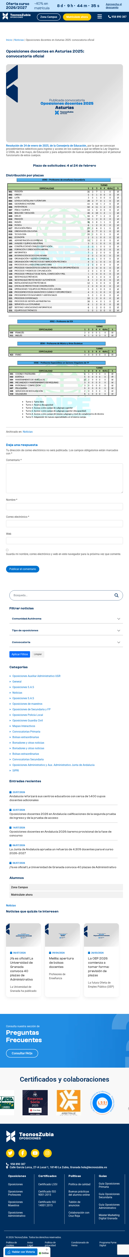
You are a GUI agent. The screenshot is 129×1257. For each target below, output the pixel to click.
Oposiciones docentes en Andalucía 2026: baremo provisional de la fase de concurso (60, 833)
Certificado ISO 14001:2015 (47, 1203)
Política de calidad (79, 1184)
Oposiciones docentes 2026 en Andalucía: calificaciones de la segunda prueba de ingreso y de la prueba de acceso (62, 816)
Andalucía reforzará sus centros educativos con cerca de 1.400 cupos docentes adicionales (57, 798)
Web (8, 533)
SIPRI (15, 770)
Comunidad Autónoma (26, 618)
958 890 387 (119, 16)
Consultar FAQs (22, 1053)
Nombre (11, 499)
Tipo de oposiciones (25, 630)
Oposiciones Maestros (15, 1203)
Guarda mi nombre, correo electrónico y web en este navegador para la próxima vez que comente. (63, 554)
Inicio (9, 39)
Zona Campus (48, 17)
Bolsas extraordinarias (25, 737)
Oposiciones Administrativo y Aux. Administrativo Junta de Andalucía (53, 765)
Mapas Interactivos (23, 726)
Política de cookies (11, 1244)
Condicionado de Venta (80, 1244)
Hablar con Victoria (23, 1251)
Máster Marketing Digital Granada (109, 1217)
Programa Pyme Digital (107, 1244)
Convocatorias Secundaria (28, 759)
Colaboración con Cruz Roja (79, 1214)
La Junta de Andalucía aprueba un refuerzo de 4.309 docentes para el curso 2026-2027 (61, 851)
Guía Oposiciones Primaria (109, 1185)
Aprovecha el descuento (114, 6)
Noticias (19, 39)
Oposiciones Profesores (15, 1193)
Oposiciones (15, 1184)
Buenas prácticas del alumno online (79, 1193)
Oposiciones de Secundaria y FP (31, 709)
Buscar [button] (116, 595)
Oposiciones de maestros (27, 703)
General (17, 681)
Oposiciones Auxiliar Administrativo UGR (36, 676)
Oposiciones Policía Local (27, 715)
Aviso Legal (30, 1244)
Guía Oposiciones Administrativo (109, 1206)
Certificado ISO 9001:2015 (47, 1193)
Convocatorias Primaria (26, 731)
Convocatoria (21, 642)
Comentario (14, 460)
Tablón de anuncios (74, 1203)
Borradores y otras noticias (28, 742)
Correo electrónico (17, 516)
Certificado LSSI (47, 1184)
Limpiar (38, 654)
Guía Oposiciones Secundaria (109, 1195)
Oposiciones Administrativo (16, 1214)
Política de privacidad (50, 1244)
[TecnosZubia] (17, 18)
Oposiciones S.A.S (23, 687)
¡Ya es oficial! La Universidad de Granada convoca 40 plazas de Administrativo (62, 867)
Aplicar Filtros (20, 654)
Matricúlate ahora (77, 17)
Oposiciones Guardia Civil (27, 720)
